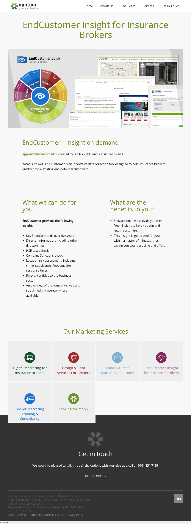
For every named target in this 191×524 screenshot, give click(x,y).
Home (88, 6)
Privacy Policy (75, 515)
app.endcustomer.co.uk (38, 154)
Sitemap (21, 515)
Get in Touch (170, 6)
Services (148, 6)
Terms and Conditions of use (46, 515)
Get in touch (94, 476)
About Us (106, 6)
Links (11, 515)
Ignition (25, 6)
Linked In (178, 496)
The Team (128, 6)
